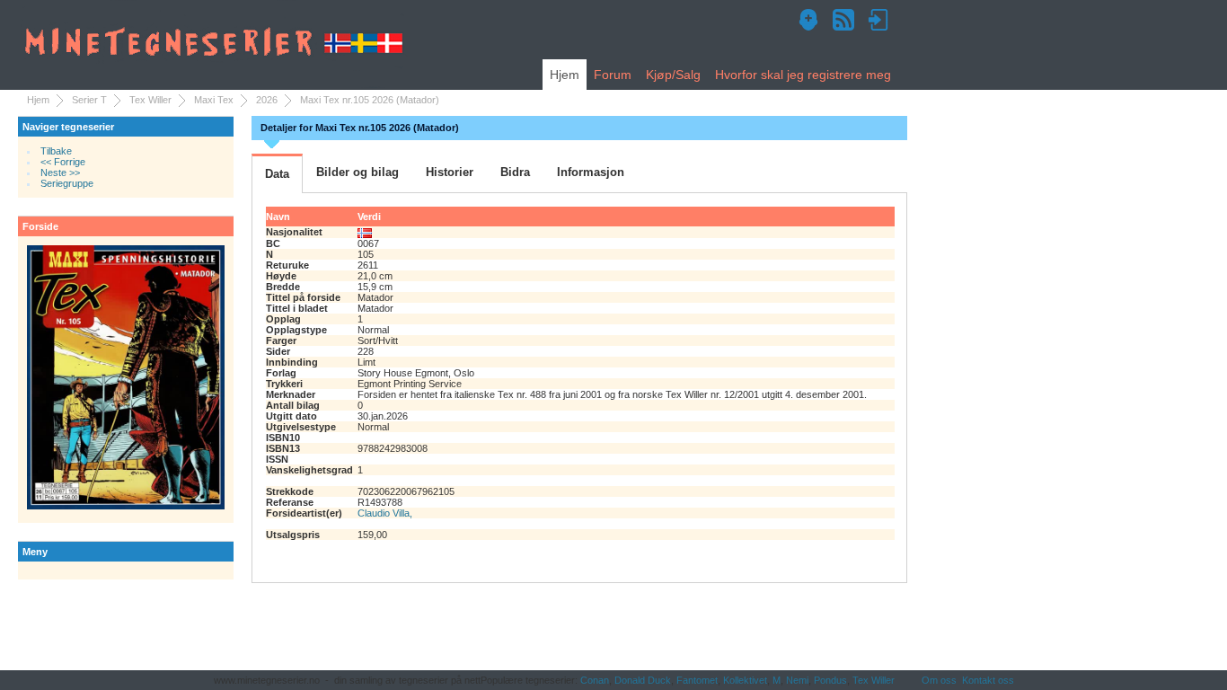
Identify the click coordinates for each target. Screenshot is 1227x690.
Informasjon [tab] (590, 172)
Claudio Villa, (385, 513)
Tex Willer (150, 99)
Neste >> (60, 172)
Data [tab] (277, 174)
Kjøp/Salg (673, 74)
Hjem (564, 74)
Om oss (939, 680)
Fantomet (697, 680)
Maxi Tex (214, 99)
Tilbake (56, 151)
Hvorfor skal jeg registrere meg (803, 74)
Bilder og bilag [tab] (357, 172)
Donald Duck (642, 680)
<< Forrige (62, 161)
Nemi (797, 680)
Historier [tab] (449, 172)
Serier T (89, 99)
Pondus (830, 680)
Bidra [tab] (515, 172)
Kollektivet (745, 680)
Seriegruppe (66, 183)
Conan (594, 680)
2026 (267, 99)
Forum (612, 74)
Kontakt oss (988, 680)
